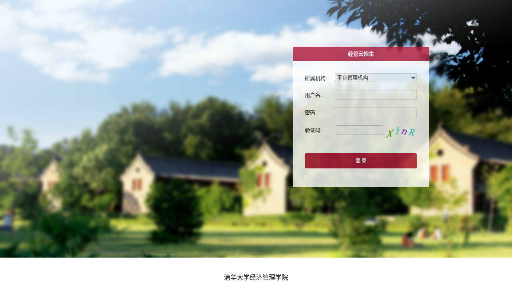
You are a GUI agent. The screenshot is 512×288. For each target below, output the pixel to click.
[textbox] (375, 94)
